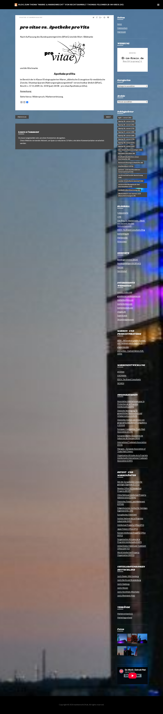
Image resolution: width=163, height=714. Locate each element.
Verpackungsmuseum (125, 319)
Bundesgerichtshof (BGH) (127, 259)
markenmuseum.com (125, 308)
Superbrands (122, 315)
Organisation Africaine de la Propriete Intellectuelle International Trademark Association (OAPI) (132, 458)
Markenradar (122, 237)
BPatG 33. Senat (126, 146)
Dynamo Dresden (126, 153)
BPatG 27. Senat (126, 132)
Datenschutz (122, 28)
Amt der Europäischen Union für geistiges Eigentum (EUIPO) (129, 483)
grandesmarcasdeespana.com (128, 296)
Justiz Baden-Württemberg (128, 576)
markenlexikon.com (124, 304)
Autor (119, 24)
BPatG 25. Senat (126, 125)
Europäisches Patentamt (127, 514)
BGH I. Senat (124, 118)
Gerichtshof (122, 271)
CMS (119, 217)
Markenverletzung (54, 96)
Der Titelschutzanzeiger (130, 150)
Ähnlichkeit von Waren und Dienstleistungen (129, 195)
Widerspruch (38, 96)
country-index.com (124, 292)
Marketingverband (124, 617)
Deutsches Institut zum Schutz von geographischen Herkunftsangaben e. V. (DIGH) (132, 422)
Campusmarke (122, 213)
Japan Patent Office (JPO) (127, 529)
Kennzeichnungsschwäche (130, 162)
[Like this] (108, 17)
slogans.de (121, 311)
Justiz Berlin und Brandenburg (129, 580)
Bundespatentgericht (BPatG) (129, 263)
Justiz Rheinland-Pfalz (126, 595)
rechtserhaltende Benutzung (130, 176)
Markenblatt (125, 166)
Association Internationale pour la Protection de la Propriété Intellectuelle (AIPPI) (130, 404)
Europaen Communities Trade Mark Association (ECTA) (131, 430)
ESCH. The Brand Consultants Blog (131, 230)
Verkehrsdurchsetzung (129, 190)
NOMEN (120, 383)
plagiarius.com (123, 347)
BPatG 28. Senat (126, 135)
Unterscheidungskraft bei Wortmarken (129, 185)
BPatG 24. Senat (126, 121)
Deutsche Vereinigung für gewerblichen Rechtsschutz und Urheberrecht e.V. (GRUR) (129, 413)
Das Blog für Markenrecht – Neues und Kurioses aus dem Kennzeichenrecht (131, 223)
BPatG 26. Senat (126, 128)
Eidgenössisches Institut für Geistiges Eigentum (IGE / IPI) (132, 509)
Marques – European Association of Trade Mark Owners (131, 450)
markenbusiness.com (125, 300)
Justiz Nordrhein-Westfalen (128, 592)
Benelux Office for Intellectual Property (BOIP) (129, 489)
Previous (22, 117)
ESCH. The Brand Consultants (129, 379)
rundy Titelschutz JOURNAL (130, 181)
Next (108, 117)
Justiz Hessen (122, 588)
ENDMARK (121, 375)
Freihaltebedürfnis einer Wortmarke (128, 158)
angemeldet (30, 138)
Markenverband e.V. (125, 614)
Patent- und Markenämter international (129, 171)
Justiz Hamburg (123, 584)
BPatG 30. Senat (126, 143)
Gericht (120, 267)
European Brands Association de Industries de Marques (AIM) (130, 437)
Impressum (121, 32)
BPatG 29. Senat (126, 139)
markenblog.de (123, 234)
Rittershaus (122, 241)
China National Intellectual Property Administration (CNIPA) (131, 496)
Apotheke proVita (64, 73)
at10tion (120, 371)
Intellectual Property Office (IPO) (130, 525)
